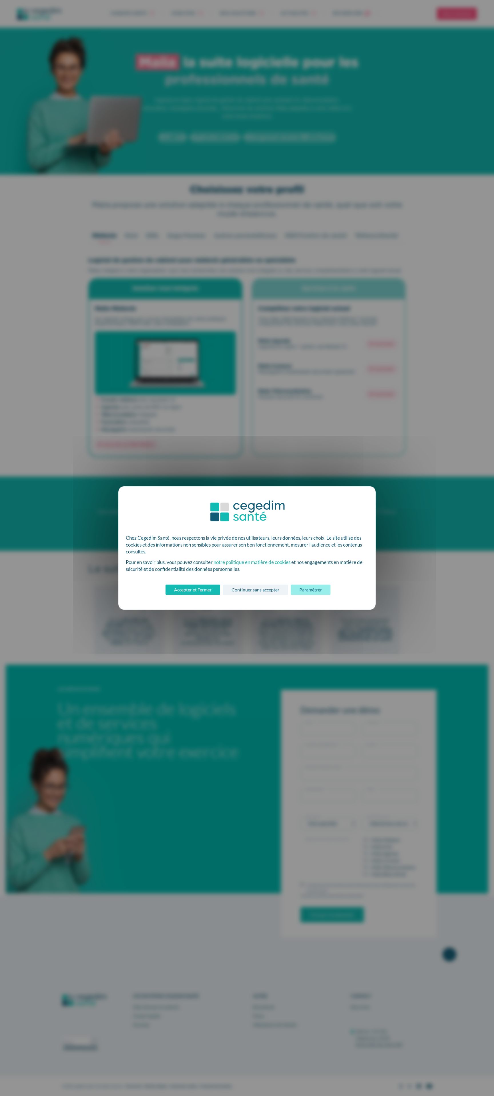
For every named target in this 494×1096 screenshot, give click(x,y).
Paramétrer (310, 589)
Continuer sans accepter (255, 589)
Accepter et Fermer (193, 589)
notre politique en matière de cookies (252, 562)
